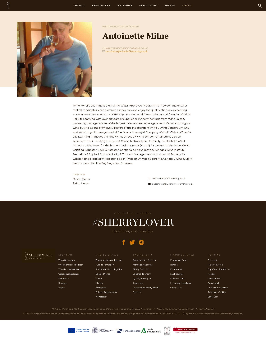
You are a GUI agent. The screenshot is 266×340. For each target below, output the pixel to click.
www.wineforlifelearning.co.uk (169, 178)
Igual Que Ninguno (142, 278)
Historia (174, 265)
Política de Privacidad (218, 287)
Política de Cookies (217, 292)
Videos (99, 278)
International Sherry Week (145, 287)
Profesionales (101, 5)
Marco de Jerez (148, 5)
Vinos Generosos (66, 260)
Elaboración (63, 278)
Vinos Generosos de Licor (70, 265)
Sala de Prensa (103, 274)
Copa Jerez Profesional (219, 269)
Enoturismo (176, 269)
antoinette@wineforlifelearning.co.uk (126, 51)
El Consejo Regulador (180, 283)
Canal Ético (213, 297)
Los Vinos (80, 5)
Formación (213, 260)
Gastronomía (125, 5)
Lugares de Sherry (142, 274)
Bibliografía (101, 287)
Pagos (61, 287)
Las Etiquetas (176, 274)
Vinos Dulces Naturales (69, 269)
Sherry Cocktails (140, 269)
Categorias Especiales (68, 274)
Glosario (99, 283)
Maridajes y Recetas (142, 265)
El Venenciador (177, 278)
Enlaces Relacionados (106, 292)
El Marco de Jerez (179, 260)
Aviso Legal (213, 283)
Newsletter (101, 297)
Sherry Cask (176, 287)
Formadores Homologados (109, 269)
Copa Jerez (138, 283)
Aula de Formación (105, 265)
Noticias (170, 5)
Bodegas (62, 283)
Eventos (137, 292)
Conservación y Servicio (144, 260)
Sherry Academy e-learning (109, 260)
